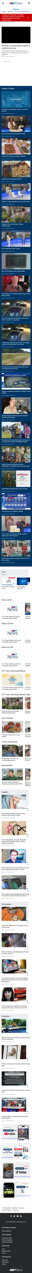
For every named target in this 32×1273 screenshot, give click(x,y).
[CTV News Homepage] (16, 3)
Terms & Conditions (7, 1240)
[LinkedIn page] (21, 1216)
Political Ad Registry (7, 1242)
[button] (16, 102)
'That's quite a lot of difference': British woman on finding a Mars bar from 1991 (14, 1007)
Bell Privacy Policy (7, 1238)
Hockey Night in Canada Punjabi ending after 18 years (15, 1117)
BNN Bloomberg (6, 1251)
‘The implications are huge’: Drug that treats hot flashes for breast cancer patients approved (14, 841)
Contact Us (16, 1210)
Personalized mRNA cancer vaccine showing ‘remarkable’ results (13, 814)
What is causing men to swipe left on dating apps (16, 1064)
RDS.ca (4, 1264)
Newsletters (14, 1207)
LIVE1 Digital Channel (21, 587)
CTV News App (6, 1207)
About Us (21, 1207)
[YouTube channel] (18, 1216)
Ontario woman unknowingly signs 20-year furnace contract (15, 952)
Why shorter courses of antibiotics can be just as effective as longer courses (15, 868)
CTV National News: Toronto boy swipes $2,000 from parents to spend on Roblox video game (15, 979)
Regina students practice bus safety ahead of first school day (16, 1038)
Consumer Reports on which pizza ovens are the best (15, 926)
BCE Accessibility (6, 1231)
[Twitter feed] (11, 1216)
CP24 (3, 1249)
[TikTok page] (14, 1216)
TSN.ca (4, 1253)
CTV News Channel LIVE (8, 587)
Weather (10, 11)
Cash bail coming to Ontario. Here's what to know (16, 1091)
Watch (4, 11)
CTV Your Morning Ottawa (22, 11)
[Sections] (3, 3)
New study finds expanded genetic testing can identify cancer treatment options (15, 895)
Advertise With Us (6, 1210)
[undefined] (12, 611)
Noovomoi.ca (5, 1262)
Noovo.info (5, 1260)
